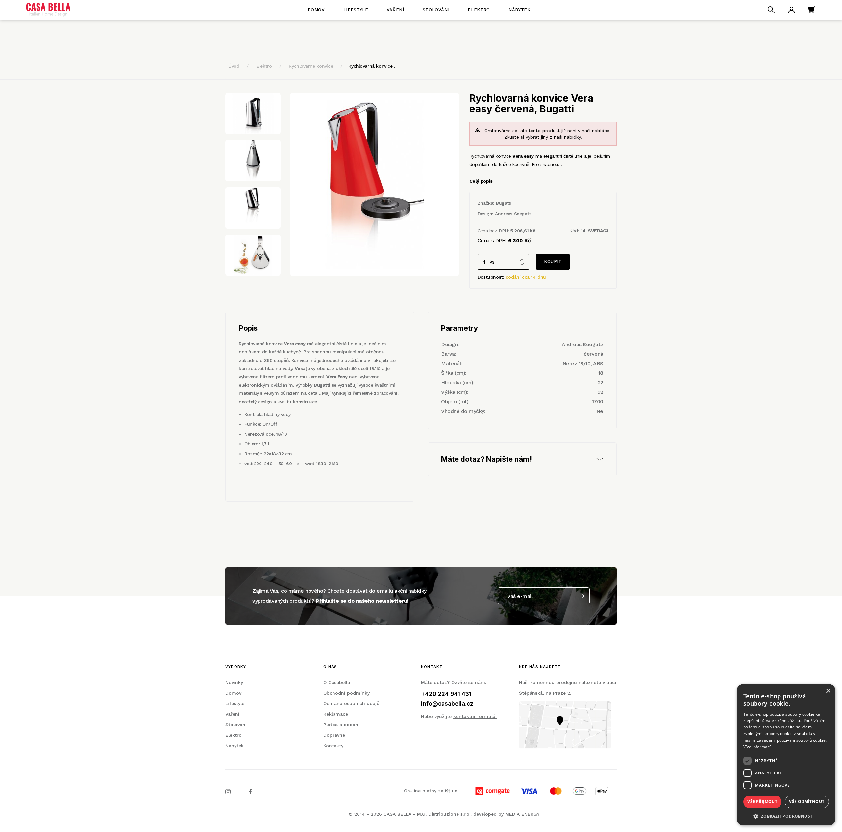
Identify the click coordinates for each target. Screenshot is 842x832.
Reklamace (335, 714)
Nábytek (519, 9)
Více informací (757, 746)
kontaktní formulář (475, 716)
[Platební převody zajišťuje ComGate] (538, 790)
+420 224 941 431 (446, 694)
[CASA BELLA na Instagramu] (228, 791)
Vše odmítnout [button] (806, 801)
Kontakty (333, 745)
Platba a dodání (341, 724)
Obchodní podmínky (346, 693)
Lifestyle (355, 9)
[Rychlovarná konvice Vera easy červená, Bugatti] (374, 184)
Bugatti (503, 203)
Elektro (479, 9)
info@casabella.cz (447, 704)
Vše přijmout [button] (762, 801)
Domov (316, 9)
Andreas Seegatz (513, 213)
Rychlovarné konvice (311, 66)
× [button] (828, 691)
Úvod (233, 66)
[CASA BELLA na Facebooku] (250, 791)
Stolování (436, 9)
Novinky (234, 682)
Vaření (395, 9)
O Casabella (336, 682)
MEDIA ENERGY (522, 814)
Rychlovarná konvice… (372, 66)
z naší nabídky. (566, 137)
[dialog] (786, 754)
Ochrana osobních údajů (351, 703)
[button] (786, 816)
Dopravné (334, 735)
